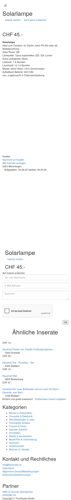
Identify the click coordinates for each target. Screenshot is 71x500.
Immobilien (14, 432)
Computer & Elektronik (21, 416)
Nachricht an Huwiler (13, 159)
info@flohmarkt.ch (11, 464)
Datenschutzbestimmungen (16, 474)
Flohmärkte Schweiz (19, 422)
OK (65, 322)
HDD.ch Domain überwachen (17, 491)
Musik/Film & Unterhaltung (23, 439)
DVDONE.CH (9, 495)
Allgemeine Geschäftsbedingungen (20, 471)
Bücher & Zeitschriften (20, 413)
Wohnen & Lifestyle (19, 449)
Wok (14, 375)
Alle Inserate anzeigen (14, 163)
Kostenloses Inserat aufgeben (50, 399)
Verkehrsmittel (16, 446)
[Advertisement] (35, 119)
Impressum (8, 468)
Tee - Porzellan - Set (23, 362)
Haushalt (7, 349)
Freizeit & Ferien (17, 426)
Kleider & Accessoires (20, 436)
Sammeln (14, 442)
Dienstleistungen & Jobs (21, 419)
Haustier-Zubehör (18, 429)
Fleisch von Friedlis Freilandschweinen (32, 349)
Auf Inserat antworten (34, 20)
